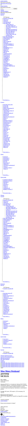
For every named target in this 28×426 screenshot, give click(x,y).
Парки (5, 133)
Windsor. (5, 76)
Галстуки (5, 339)
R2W (5, 70)
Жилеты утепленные (8, 116)
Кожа (5, 119)
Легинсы (5, 127)
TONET (5, 73)
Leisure (8, 28)
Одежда (2, 102)
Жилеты (5, 115)
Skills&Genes (7, 72)
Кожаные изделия (7, 180)
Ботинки (6, 160)
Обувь (2, 154)
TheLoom (6, 51)
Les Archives (6, 63)
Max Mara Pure (10, 33)
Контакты (3, 424)
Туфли (5, 168)
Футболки (6, 144)
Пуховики (6, 138)
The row (5, 19)
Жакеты (6, 114)
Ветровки (6, 109)
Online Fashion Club (5, 422)
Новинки (3, 13)
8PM (5, 52)
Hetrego (5, 42)
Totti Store (6, 74)
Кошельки (6, 182)
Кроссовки (6, 162)
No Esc (5, 67)
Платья (5, 135)
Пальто (5, 132)
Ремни (5, 185)
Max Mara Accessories (11, 29)
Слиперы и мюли (7, 167)
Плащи (5, 136)
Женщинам (3, 3)
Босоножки (6, 157)
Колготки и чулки (7, 121)
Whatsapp (7, 355)
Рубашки (6, 139)
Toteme (5, 20)
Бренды (2, 14)
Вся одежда (6, 152)
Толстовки (6, 141)
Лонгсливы (6, 129)
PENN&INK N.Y (7, 47)
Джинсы (6, 111)
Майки (5, 130)
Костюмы (5, 124)
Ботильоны (6, 159)
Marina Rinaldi (7, 37)
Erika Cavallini (7, 41)
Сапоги (5, 166)
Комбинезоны (7, 122)
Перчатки (6, 184)
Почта (10, 355)
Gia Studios (6, 57)
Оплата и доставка (5, 418)
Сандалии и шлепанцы (9, 165)
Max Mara (6, 23)
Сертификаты (4, 421)
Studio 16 (3, 423)
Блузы (5, 105)
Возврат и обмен (4, 420)
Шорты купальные (8, 314)
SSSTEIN (6, 48)
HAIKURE (6, 59)
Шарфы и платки (8, 189)
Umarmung (6, 75)
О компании (3, 417)
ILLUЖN (5, 61)
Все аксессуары (7, 193)
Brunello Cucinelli (8, 18)
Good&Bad (6, 58)
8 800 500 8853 (4, 1)
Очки (5, 183)
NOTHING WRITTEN (9, 65)
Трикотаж (6, 143)
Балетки (5, 156)
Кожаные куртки (7, 120)
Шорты (6, 146)
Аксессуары (3, 177)
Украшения (6, 188)
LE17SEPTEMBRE (8, 44)
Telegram (3, 355)
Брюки (5, 107)
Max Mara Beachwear (11, 30)
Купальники (6, 125)
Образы (2, 195)
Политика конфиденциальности (8, 416)
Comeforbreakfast (7, 53)
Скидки (2, 196)
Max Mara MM (10, 31)
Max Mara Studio (10, 25)
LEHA (5, 62)
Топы (5, 142)
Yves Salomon (7, 22)
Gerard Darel (6, 56)
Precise (5, 69)
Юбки (5, 147)
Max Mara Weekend (8, 36)
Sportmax (9, 35)
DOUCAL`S (6, 54)
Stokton (5, 50)
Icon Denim (6, 39)
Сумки (5, 186)
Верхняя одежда (8, 104)
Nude (5, 46)
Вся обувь (6, 175)
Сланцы (5, 327)
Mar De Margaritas (7, 64)
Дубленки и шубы (8, 113)
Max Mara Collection (11, 26)
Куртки (6, 126)
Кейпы (5, 118)
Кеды (5, 161)
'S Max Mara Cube (11, 34)
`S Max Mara (10, 24)
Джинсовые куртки (8, 110)
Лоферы (5, 164)
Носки (5, 131)
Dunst (5, 40)
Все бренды (6, 100)
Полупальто (6, 137)
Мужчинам (8, 3)
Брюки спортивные (8, 108)
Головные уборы (7, 179)
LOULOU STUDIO (8, 45)
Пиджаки (5, 305)
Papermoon (6, 68)
